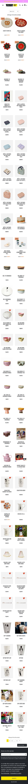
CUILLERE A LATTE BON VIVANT (21, 563)
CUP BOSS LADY (7, 680)
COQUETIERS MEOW (21, 490)
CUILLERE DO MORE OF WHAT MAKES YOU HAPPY (21, 587)
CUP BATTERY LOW (7, 658)
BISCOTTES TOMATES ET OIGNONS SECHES (7, 105)
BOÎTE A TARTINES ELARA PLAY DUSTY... (21, 179)
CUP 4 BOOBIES (7, 636)
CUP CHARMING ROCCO (21, 680)
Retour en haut (22, 745)
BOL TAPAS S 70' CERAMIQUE (21, 419)
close (23, 1)
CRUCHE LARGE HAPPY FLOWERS (21, 539)
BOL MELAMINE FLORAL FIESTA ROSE (7, 348)
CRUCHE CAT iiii (21, 514)
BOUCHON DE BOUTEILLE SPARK (21, 442)
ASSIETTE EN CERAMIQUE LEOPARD (7, 55)
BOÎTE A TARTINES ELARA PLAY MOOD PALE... (7, 204)
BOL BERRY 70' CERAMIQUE (21, 276)
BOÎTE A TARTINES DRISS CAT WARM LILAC (21, 155)
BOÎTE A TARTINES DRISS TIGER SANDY (7, 179)
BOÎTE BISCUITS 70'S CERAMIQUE (21, 228)
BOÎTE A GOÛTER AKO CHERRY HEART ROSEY (21, 105)
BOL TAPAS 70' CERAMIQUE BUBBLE (7, 395)
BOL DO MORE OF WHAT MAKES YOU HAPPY (7, 324)
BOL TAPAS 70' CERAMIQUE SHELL (21, 395)
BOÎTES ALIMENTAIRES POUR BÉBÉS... (21, 252)
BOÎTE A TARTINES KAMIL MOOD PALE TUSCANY (21, 204)
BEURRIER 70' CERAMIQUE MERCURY (21, 80)
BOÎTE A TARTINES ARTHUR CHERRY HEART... (21, 130)
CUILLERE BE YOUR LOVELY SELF (7, 586)
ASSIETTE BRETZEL (7, 31)
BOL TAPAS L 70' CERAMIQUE (7, 419)
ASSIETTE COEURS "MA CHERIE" (21, 31)
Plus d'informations (5, 773)
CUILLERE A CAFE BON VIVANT (7, 563)
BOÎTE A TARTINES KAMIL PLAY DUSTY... (7, 228)
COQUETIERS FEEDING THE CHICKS (7, 491)
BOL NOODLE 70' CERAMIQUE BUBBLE (7, 372)
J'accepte (14, 778)
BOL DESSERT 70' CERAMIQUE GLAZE (21, 300)
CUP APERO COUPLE (21, 636)
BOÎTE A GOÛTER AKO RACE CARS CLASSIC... (7, 130)
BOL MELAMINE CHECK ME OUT (21, 323)
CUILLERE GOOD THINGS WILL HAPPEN (21, 612)
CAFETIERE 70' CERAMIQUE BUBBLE (7, 466)
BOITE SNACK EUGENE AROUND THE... (7, 252)
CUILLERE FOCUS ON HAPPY (7, 611)
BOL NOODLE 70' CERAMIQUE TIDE (21, 372)
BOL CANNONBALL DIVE (7, 300)
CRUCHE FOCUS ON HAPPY (7, 539)
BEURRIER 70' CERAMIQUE (7, 79)
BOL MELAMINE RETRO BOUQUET (21, 348)
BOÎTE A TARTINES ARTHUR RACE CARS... (7, 155)
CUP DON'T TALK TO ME (7, 726)
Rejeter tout (14, 781)
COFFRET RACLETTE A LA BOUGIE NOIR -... (21, 467)
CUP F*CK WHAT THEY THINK (21, 726)
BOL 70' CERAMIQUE (7, 276)
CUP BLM (21, 658)
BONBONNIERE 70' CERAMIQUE (7, 442)
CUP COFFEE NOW (21, 703)
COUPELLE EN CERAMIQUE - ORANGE (7, 515)
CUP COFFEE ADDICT (7, 703)
